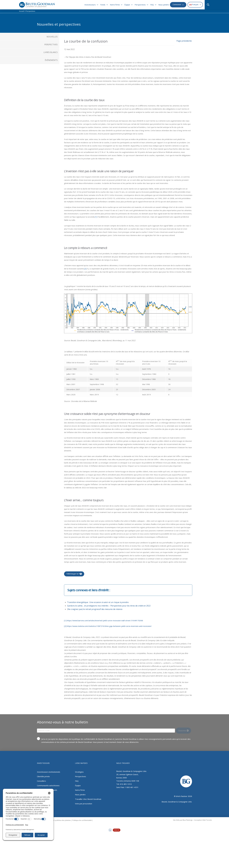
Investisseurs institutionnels (48, 772)
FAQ (76, 781)
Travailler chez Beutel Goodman (88, 799)
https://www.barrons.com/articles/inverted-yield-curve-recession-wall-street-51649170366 (105, 620)
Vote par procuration (83, 803)
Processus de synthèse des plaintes (57, 820)
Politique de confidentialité (82, 820)
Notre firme (80, 790)
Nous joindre (80, 794)
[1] (96, 217)
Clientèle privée (43, 776)
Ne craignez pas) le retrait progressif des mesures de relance (95, 609)
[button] (207, 4)
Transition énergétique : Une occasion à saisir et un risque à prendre (98, 602)
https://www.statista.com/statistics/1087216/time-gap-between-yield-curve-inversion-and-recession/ (109, 626)
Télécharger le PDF (74, 573)
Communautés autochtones (48, 785)
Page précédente (184, 41)
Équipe (78, 785)
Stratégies (79, 772)
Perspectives (80, 776)
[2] (85, 268)
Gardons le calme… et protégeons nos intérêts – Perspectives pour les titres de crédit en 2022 (109, 605)
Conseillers (41, 781)
